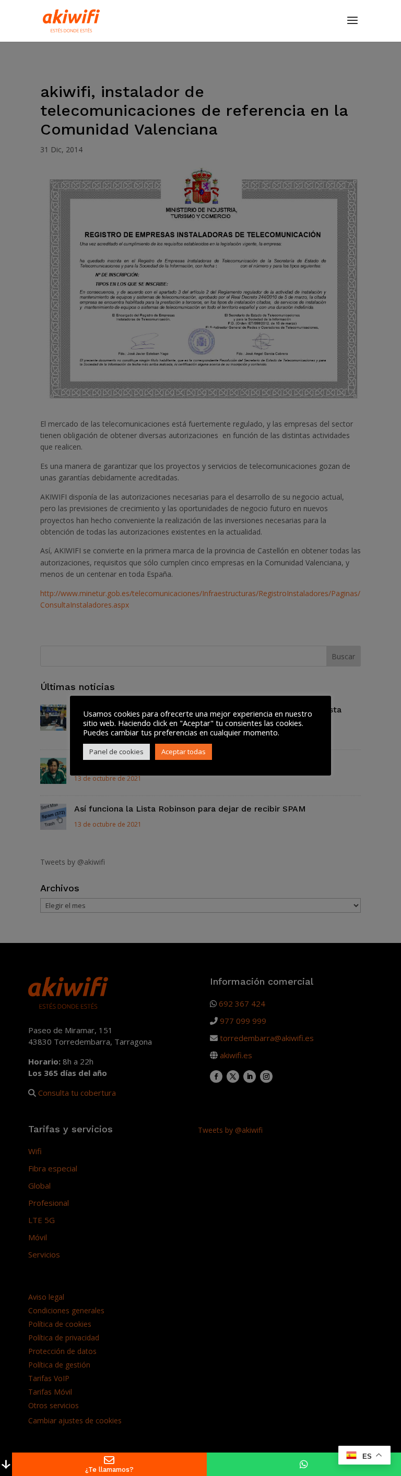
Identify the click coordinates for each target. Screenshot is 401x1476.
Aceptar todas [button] (183, 751)
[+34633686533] (304, 1464)
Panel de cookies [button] (116, 751)
